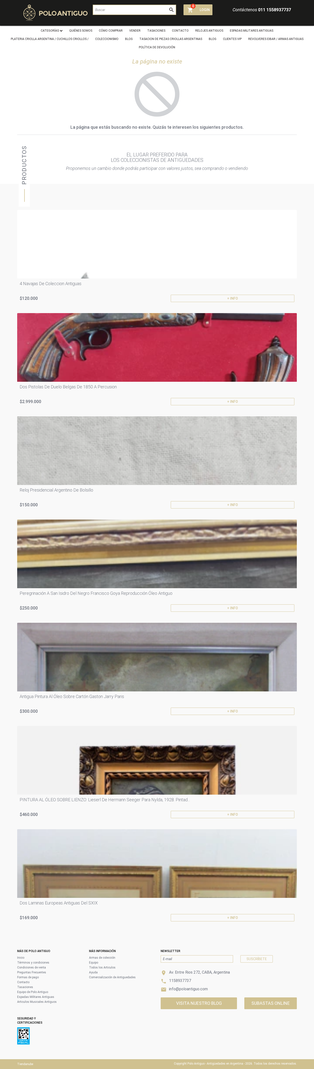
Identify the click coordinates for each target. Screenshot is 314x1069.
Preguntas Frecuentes (31, 972)
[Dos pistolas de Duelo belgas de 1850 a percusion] (157, 347)
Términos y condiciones (33, 962)
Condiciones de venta (31, 967)
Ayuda (93, 972)
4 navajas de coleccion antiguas (50, 283)
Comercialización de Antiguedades (112, 977)
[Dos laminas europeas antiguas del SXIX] (157, 863)
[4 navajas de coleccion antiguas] (157, 244)
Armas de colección (102, 957)
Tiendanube (25, 1064)
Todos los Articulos (102, 967)
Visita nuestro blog (199, 1003)
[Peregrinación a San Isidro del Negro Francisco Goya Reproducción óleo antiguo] (157, 554)
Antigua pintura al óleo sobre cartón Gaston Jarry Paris (72, 696)
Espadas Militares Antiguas (35, 997)
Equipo (93, 962)
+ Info (232, 298)
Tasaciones (25, 987)
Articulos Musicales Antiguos (37, 1002)
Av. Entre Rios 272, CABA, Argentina (199, 972)
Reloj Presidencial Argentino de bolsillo (56, 490)
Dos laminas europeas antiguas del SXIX (59, 902)
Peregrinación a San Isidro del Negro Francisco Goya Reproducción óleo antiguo (96, 593)
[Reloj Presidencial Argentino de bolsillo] (157, 450)
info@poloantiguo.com (188, 989)
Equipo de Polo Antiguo (32, 992)
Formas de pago (28, 977)
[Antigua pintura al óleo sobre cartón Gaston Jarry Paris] (157, 657)
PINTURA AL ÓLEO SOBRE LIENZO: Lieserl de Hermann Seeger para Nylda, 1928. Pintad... (105, 799)
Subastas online (270, 1003)
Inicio (20, 957)
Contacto (23, 982)
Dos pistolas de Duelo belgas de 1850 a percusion (68, 386)
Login (205, 10)
